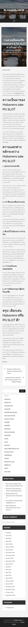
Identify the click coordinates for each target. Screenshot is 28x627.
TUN (5, 458)
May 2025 (8, 572)
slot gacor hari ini (9, 451)
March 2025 (9, 578)
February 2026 (10, 547)
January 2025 (9, 584)
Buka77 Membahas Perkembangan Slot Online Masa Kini (13, 508)
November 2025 (10, 555)
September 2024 (10, 595)
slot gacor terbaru (9, 419)
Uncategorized (10, 607)
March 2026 (9, 544)
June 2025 (8, 569)
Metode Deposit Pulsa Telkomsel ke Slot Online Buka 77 (14, 496)
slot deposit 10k (8, 405)
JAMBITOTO (7, 465)
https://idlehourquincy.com (11, 448)
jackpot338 (7, 409)
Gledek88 (6, 422)
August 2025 (9, 564)
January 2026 (9, 549)
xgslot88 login (8, 455)
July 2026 (8, 532)
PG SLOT (17, 93)
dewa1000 (7, 425)
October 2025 (9, 558)
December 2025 (10, 552)
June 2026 (8, 535)
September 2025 (10, 561)
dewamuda (7, 428)
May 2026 (8, 538)
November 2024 (10, 589)
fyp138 (6, 468)
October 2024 (9, 592)
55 (8, 458)
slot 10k (6, 438)
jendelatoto (7, 399)
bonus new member (9, 415)
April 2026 (8, 541)
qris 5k (6, 442)
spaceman (7, 445)
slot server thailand (9, 432)
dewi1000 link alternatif (10, 412)
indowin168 (7, 435)
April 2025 (8, 575)
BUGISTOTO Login (9, 461)
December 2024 (10, 586)
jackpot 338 (7, 402)
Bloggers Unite (14, 10)
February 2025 (10, 581)
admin (5, 361)
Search (22, 391)
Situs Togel (7, 471)
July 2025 (8, 567)
